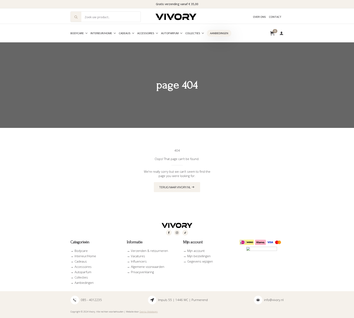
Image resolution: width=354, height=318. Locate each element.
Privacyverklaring (142, 272)
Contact (275, 17)
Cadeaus (124, 33)
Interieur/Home (101, 33)
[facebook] (169, 233)
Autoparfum (170, 33)
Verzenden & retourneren (149, 251)
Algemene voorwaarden (147, 267)
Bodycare (77, 33)
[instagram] (177, 233)
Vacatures (138, 256)
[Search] (76, 17)
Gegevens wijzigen (200, 261)
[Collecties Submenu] (202, 33)
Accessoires (145, 33)
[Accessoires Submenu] (156, 33)
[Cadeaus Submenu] (132, 33)
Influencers (139, 261)
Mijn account (196, 251)
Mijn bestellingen (199, 256)
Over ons (259, 17)
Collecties (192, 33)
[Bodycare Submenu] (85, 33)
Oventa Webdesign (149, 311)
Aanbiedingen (219, 33)
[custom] (185, 233)
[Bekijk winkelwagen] (272, 33)
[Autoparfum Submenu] (180, 33)
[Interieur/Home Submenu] (114, 33)
